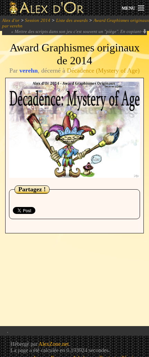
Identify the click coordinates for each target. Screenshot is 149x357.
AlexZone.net (53, 344)
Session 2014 (37, 20)
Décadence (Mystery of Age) (103, 70)
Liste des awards (72, 20)
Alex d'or (10, 20)
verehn (28, 70)
